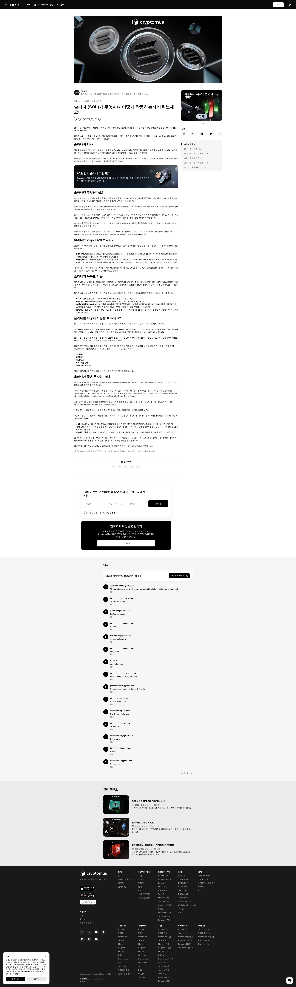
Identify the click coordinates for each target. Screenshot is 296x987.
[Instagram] (89, 932)
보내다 (158, 504)
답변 (111, 592)
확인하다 (15, 979)
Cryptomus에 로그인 (179, 575)
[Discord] (96, 939)
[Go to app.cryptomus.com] (20, 4)
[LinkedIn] (103, 932)
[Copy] (220, 134)
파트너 (37, 979)
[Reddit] (89, 939)
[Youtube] (96, 932)
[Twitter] (82, 932)
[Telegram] (82, 939)
